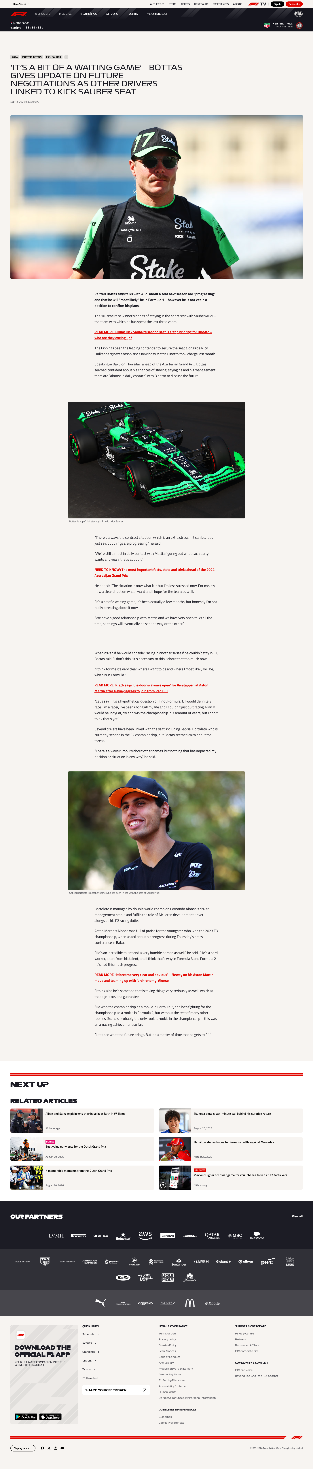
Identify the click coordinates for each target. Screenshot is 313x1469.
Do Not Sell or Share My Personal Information (187, 1398)
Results (65, 13)
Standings (88, 13)
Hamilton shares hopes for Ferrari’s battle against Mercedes (234, 1142)
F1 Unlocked (157, 13)
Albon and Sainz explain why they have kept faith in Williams (85, 1113)
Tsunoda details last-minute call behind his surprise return (232, 1113)
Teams (132, 13)
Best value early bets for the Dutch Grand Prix (75, 1146)
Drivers (112, 13)
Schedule (42, 13)
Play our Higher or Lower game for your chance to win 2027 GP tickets (240, 1175)
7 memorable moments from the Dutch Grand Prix (78, 1170)
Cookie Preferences (171, 1423)
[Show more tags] (66, 57)
